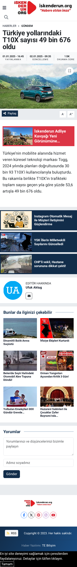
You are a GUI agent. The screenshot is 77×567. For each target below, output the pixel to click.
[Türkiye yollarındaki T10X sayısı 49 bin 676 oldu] (38, 86)
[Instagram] (46, 515)
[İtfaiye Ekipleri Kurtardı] (57, 328)
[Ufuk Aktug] (12, 290)
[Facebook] (24, 515)
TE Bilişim (48, 545)
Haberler (9, 25)
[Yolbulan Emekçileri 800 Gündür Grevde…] (20, 396)
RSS (13, 533)
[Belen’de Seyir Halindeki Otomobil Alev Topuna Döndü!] (20, 360)
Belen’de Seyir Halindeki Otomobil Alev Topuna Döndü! (18, 376)
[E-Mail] (29, 296)
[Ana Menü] (4, 8)
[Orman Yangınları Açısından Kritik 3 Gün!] (57, 360)
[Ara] (6, 17)
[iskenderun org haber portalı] (43, 7)
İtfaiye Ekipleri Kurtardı (54, 340)
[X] (31, 515)
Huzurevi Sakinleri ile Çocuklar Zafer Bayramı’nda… (53, 412)
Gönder (11, 474)
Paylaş (12, 113)
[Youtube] (53, 515)
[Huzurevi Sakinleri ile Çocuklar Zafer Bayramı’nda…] (57, 396)
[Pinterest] (38, 515)
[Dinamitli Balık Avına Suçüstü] (20, 328)
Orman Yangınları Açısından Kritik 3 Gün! (54, 375)
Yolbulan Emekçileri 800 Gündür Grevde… (18, 410)
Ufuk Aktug (34, 287)
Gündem (27, 25)
